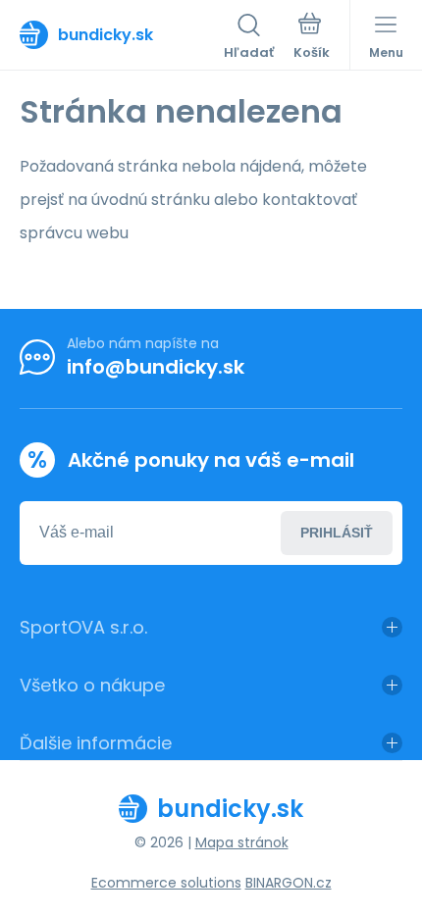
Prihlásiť (336, 532)
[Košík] (311, 38)
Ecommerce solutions (166, 882)
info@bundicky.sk (155, 367)
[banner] (122, 34)
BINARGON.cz (288, 882)
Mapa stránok (242, 842)
